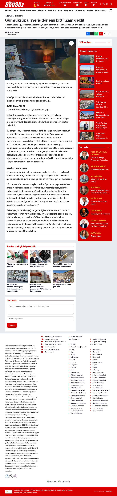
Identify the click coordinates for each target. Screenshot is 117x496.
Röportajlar (100, 11)
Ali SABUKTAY (96, 176)
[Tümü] (109, 42)
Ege (16, 11)
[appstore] (51, 482)
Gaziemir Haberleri (78, 390)
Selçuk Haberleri (77, 408)
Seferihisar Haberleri (100, 406)
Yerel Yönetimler (28, 11)
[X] (11, 476)
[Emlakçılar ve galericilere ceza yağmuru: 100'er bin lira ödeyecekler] (40, 277)
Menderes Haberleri (100, 400)
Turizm (95, 359)
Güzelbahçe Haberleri (101, 390)
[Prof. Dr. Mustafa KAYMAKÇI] (84, 155)
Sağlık (90, 11)
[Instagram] (15, 476)
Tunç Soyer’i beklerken (100, 214)
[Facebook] (7, 476)
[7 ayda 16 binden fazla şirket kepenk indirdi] (63, 256)
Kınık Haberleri (98, 398)
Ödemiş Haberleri (77, 406)
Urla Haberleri (98, 411)
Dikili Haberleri (76, 388)
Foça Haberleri (98, 388)
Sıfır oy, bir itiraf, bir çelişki (99, 180)
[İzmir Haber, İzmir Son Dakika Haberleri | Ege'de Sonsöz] (15, 4)
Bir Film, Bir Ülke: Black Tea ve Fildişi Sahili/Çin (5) (100, 191)
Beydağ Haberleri (99, 380)
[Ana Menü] (111, 10)
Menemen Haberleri (78, 403)
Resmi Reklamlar (77, 413)
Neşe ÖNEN (95, 187)
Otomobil (96, 357)
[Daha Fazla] (101, 34)
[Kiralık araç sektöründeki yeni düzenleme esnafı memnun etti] (17, 277)
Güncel (8, 11)
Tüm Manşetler (50, 347)
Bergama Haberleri (78, 380)
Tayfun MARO (96, 211)
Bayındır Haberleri (77, 377)
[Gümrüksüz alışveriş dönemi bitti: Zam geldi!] (40, 60)
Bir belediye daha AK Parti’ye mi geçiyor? (99, 225)
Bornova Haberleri (77, 383)
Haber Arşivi (49, 352)
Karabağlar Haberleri (78, 393)
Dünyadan (80, 11)
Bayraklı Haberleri (99, 377)
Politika (52, 11)
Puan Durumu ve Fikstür (53, 344)
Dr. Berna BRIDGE (98, 166)
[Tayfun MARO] (84, 212)
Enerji (73, 354)
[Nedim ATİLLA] (84, 201)
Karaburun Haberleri (100, 393)
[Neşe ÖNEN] (84, 190)
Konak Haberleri (77, 400)
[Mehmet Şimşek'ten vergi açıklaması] (40, 256)
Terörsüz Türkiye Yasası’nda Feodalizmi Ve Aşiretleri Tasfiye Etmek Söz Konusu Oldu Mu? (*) (100, 159)
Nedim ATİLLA (96, 198)
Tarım (73, 359)
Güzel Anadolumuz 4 (100, 169)
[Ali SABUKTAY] (84, 179)
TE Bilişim (108, 491)
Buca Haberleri (98, 383)
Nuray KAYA (96, 233)
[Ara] (111, 4)
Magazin (68, 11)
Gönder (12, 325)
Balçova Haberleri (99, 375)
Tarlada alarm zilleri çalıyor (99, 203)
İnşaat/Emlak (97, 354)
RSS (9, 491)
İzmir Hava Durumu (51, 339)
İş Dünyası (74, 357)
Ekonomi (42, 11)
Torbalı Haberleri (77, 411)
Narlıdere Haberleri (100, 403)
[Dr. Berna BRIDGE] (84, 168)
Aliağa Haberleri (77, 375)
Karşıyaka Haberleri (78, 395)
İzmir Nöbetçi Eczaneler (53, 336)
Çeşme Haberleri (77, 385)
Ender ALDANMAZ (98, 221)
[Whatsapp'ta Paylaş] (96, 34)
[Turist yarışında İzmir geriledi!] (63, 277)
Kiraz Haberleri (76, 398)
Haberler (8, 16)
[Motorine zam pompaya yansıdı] (17, 256)
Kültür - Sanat (98, 362)
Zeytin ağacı (96, 236)
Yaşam (95, 365)
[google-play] (64, 482)
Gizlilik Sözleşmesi (99, 339)
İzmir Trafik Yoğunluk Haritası (55, 342)
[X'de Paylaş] (92, 34)
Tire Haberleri (98, 408)
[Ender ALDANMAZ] (84, 223)
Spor (60, 11)
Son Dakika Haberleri (52, 349)
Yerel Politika (75, 372)
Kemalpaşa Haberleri (100, 395)
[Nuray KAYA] (84, 235)
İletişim (73, 344)
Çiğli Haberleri (98, 385)
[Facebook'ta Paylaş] (88, 34)
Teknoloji (96, 370)
